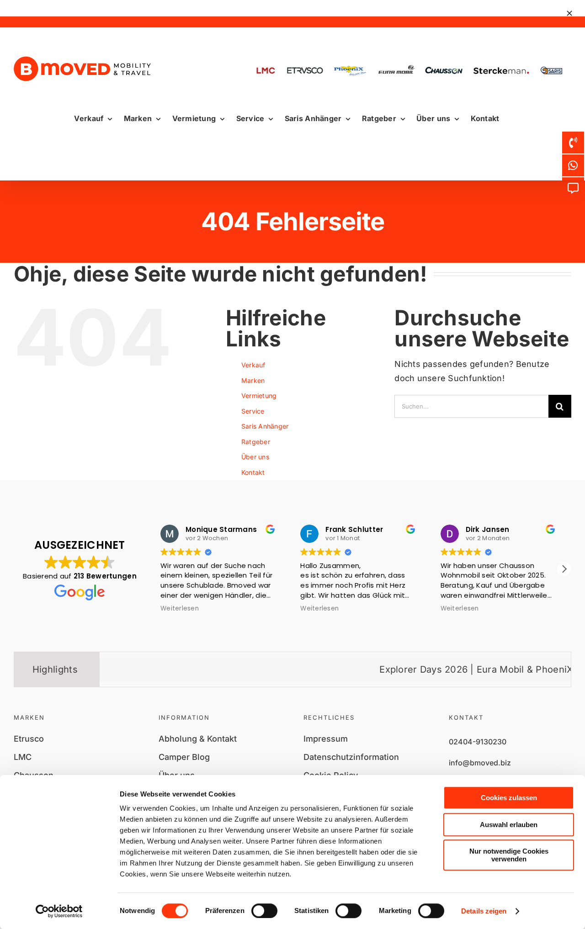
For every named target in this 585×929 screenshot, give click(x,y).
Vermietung (259, 395)
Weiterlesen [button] (230, 609)
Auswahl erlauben (508, 824)
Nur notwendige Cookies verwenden (508, 855)
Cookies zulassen (509, 798)
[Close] (569, 13)
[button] (564, 569)
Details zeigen (483, 911)
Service (253, 411)
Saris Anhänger (265, 426)
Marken (253, 380)
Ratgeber (255, 442)
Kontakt (253, 472)
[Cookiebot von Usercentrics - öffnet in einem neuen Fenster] (59, 911)
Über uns (255, 457)
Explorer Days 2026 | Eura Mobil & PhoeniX (437, 669)
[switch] (264, 910)
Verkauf (253, 365)
